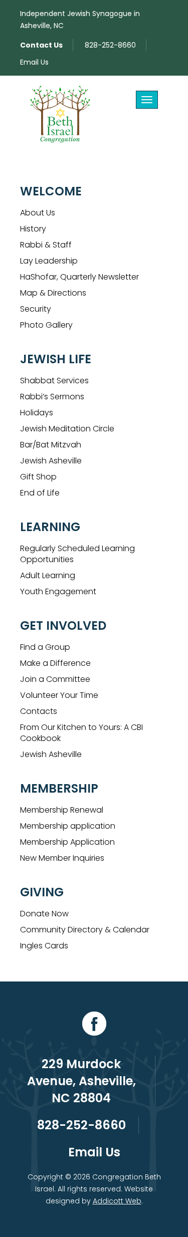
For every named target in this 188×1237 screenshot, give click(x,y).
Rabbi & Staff (46, 245)
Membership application (67, 826)
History (33, 228)
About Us (37, 212)
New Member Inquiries (62, 858)
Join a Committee (55, 679)
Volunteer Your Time (59, 695)
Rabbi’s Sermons (52, 396)
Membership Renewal (61, 810)
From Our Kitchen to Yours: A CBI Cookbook (81, 732)
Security (35, 309)
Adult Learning (47, 575)
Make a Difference (55, 663)
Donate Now (44, 913)
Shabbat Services (54, 380)
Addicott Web (117, 1201)
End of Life (40, 493)
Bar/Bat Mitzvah (50, 444)
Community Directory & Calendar (84, 929)
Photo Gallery (46, 325)
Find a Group (45, 647)
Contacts (38, 711)
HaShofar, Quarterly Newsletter (79, 277)
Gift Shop (38, 476)
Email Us (34, 62)
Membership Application (67, 842)
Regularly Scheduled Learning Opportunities (77, 554)
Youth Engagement (58, 591)
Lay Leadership (49, 261)
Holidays (36, 412)
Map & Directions (53, 293)
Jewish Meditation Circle (67, 428)
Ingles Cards (44, 945)
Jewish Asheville (51, 460)
